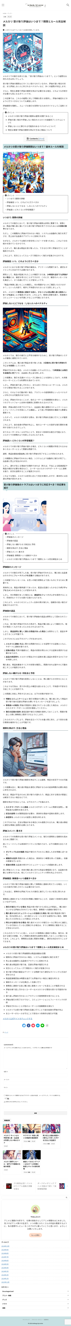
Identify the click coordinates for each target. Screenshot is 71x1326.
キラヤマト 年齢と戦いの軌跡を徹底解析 (31, 1136)
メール (6, 1079)
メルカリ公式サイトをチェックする (17, 1018)
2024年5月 (5, 1264)
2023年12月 (5, 1282)
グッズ (6, 1032)
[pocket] (33, 1025)
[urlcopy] (47, 1025)
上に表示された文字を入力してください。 (16, 1102)
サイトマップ (26, 1319)
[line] (42, 1025)
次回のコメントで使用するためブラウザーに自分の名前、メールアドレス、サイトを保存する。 (33, 1095)
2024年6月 (5, 1260)
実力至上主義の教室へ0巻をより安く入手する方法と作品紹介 (51, 1137)
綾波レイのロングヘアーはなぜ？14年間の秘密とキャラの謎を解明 (31, 1165)
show (41, 138)
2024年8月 (5, 1253)
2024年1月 (5, 1278)
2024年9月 (5, 1250)
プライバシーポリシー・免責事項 (40, 1319)
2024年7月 (5, 1257)
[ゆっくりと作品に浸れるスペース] (35, 5)
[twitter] (24, 1025)
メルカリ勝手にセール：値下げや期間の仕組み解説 (12, 1164)
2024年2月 (5, 1275)
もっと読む (35, 1235)
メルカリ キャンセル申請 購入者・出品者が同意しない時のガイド (12, 1139)
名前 (6, 1071)
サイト (6, 1087)
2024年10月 (5, 1246)
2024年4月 (5, 1268)
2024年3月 (5, 1271)
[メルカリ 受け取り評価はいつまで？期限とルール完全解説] (38, 1025)
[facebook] (28, 1025)
